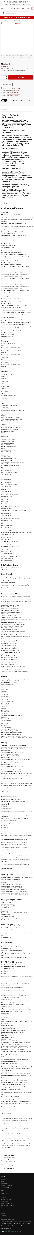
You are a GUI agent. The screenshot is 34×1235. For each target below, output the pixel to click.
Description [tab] (4, 108)
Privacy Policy (4, 1212)
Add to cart (20, 76)
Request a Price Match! (7, 83)
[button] (30, 8)
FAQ (2, 1218)
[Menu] (3, 8)
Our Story (3, 1190)
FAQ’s (2, 1206)
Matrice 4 (15, 20)
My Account (4, 1204)
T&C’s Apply (16, 89)
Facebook (3, 1224)
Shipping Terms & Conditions (8, 1216)
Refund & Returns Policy (6, 1214)
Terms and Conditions (6, 1210)
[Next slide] (29, 37)
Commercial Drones (8, 20)
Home (2, 20)
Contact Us (3, 1208)
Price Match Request (5, 1198)
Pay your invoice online (6, 1196)
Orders (2, 1192)
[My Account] (27, 8)
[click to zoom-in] (16, 37)
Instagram (3, 1226)
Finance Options (4, 1194)
